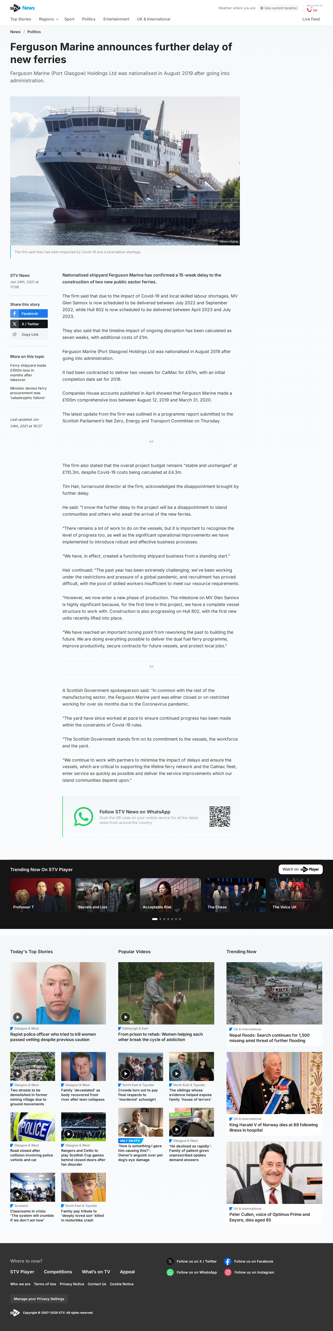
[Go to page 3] (164, 919)
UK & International (153, 19)
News (15, 31)
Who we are (20, 1284)
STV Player (22, 1271)
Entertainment (116, 19)
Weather (225, 8)
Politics (89, 19)
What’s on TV (96, 1271)
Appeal (127, 1271)
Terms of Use (45, 1284)
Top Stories (20, 19)
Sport (69, 19)
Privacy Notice (72, 1284)
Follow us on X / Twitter (197, 1261)
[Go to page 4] (168, 919)
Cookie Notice (122, 1284)
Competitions (58, 1271)
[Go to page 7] (180, 919)
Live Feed (311, 19)
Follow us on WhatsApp (197, 1272)
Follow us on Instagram (254, 1272)
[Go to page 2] (160, 919)
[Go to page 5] (172, 919)
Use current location (280, 8)
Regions (46, 19)
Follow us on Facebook (253, 1261)
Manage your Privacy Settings (39, 1299)
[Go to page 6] (176, 919)
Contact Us (97, 1284)
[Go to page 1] (154, 919)
